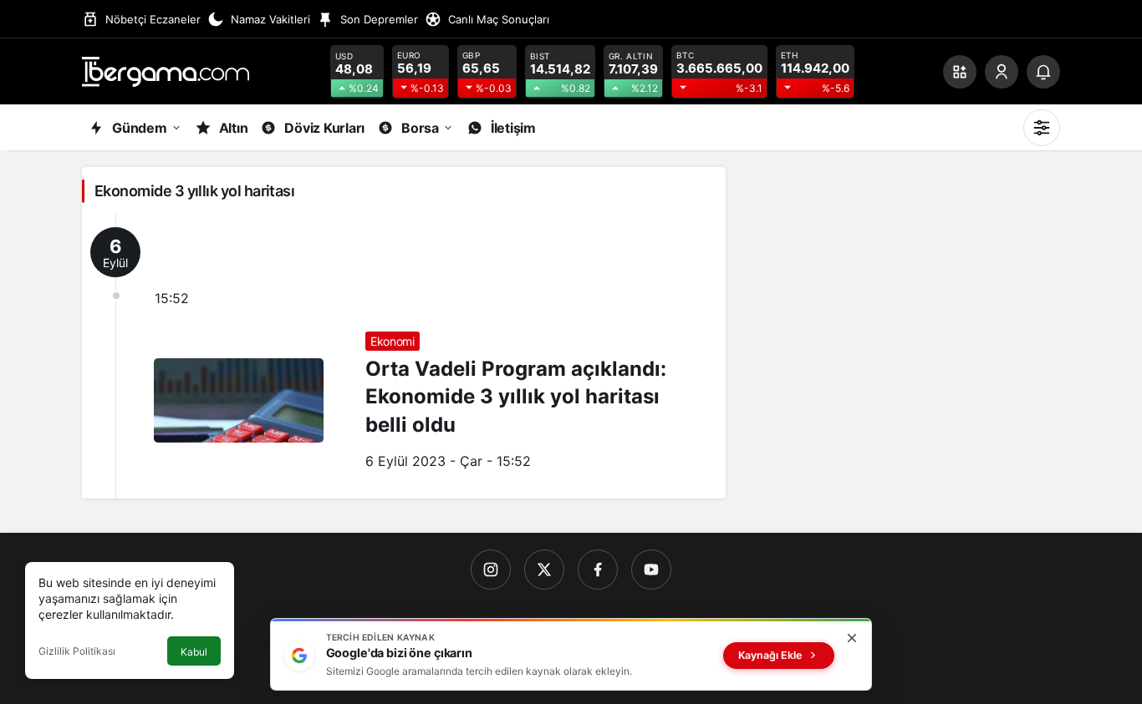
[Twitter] (544, 570)
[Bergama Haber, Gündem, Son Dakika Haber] (165, 70)
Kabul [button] (194, 652)
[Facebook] (598, 570)
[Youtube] (651, 570)
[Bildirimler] (1043, 72)
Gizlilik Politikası (76, 651)
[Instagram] (491, 570)
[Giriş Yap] (1001, 72)
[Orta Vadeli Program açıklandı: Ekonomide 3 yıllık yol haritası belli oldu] (404, 357)
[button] (959, 72)
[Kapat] (852, 638)
